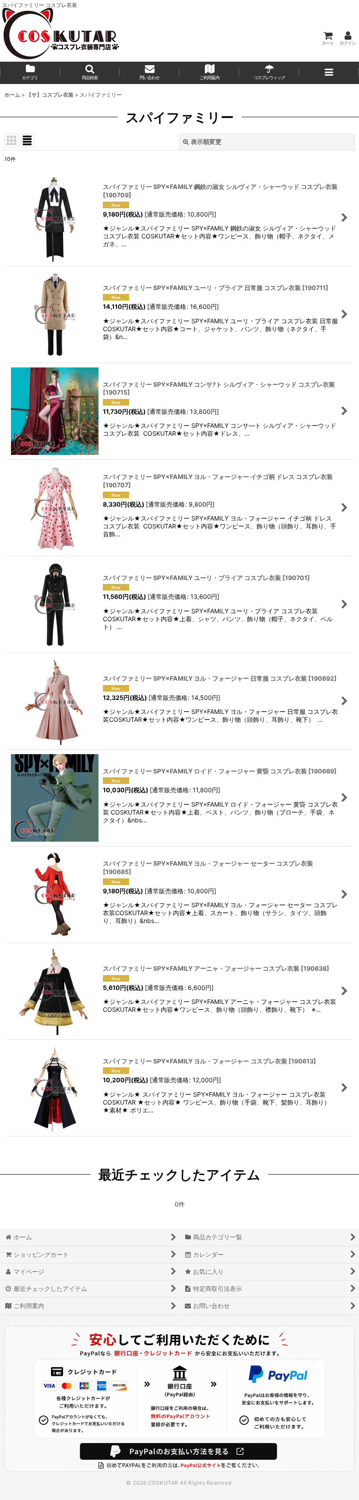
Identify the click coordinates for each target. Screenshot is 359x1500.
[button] (90, 73)
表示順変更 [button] (206, 141)
